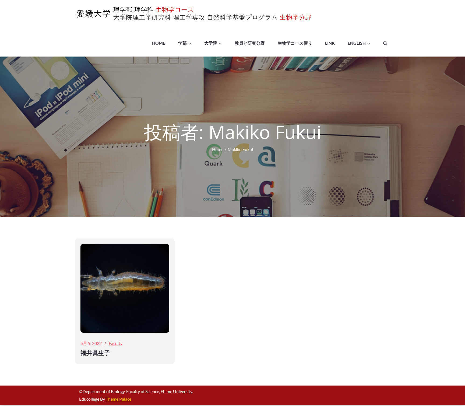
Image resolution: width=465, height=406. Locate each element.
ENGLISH (357, 43)
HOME (158, 43)
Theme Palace (118, 398)
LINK (330, 43)
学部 (182, 43)
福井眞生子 (95, 353)
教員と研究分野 (250, 43)
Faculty (115, 343)
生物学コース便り (295, 43)
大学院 (210, 43)
